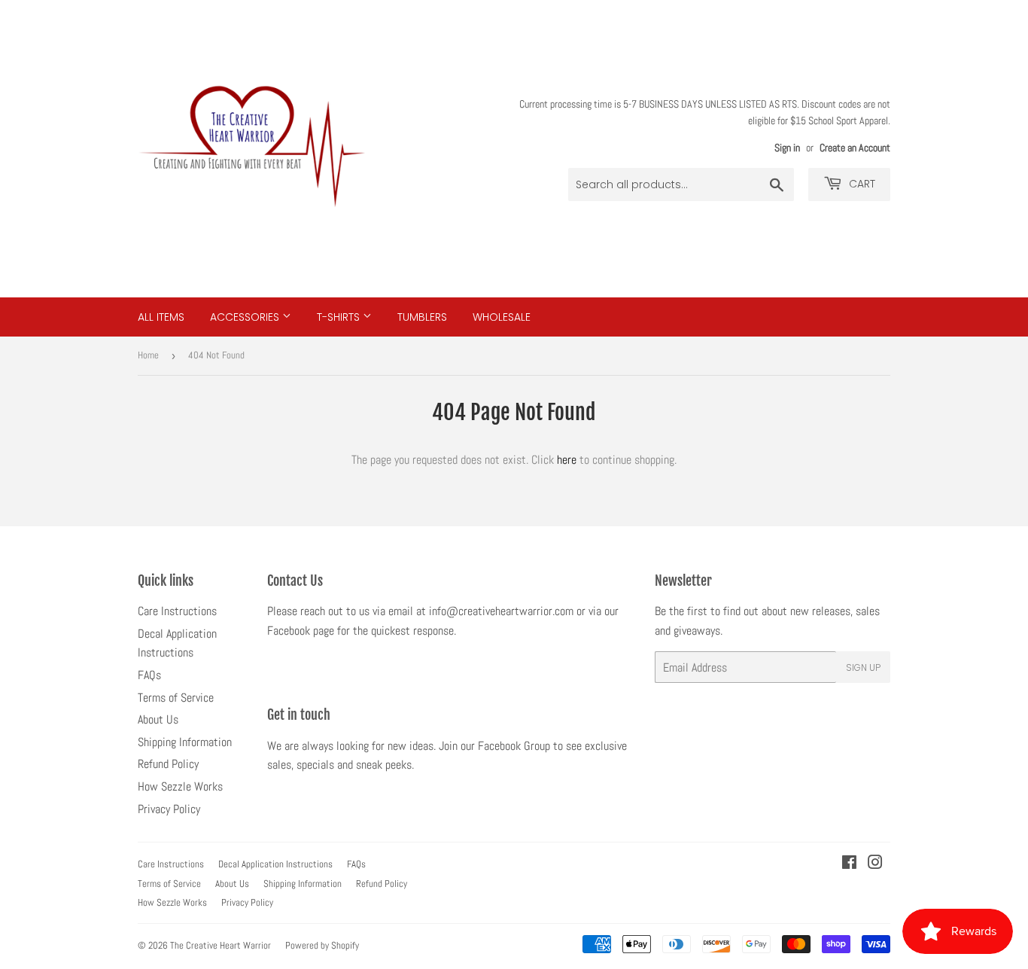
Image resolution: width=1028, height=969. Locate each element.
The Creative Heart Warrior (220, 945)
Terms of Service (176, 697)
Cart (860, 183)
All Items (161, 317)
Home (148, 355)
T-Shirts (340, 317)
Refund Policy (168, 764)
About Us (158, 719)
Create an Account (855, 148)
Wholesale (502, 317)
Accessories (246, 317)
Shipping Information (185, 742)
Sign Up (863, 667)
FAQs (149, 675)
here (566, 460)
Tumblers (422, 317)
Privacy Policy (169, 809)
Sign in (787, 148)
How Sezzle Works (180, 786)
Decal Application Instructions (275, 864)
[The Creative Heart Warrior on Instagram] (875, 864)
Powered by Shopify (322, 945)
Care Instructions (177, 611)
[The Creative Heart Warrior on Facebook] (849, 864)
